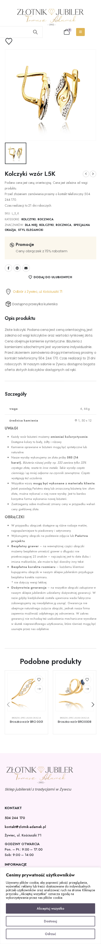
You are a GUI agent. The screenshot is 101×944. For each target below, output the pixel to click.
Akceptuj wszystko (50, 908)
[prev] (86, 174)
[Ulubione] (12, 41)
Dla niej (31, 225)
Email (26, 268)
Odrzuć (50, 934)
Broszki (16, 717)
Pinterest (17, 268)
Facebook (8, 268)
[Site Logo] (50, 17)
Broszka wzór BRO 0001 (26, 721)
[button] (8, 704)
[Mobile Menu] (80, 32)
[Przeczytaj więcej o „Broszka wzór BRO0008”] (87, 689)
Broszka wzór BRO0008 (74, 721)
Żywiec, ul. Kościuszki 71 (23, 835)
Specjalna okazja (31, 717)
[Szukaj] (35, 32)
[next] (93, 174)
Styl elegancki (30, 230)
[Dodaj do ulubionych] (39, 679)
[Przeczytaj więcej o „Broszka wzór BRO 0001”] (39, 689)
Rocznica (45, 219)
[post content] (26, 692)
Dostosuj (50, 921)
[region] (50, 905)
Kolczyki (28, 219)
